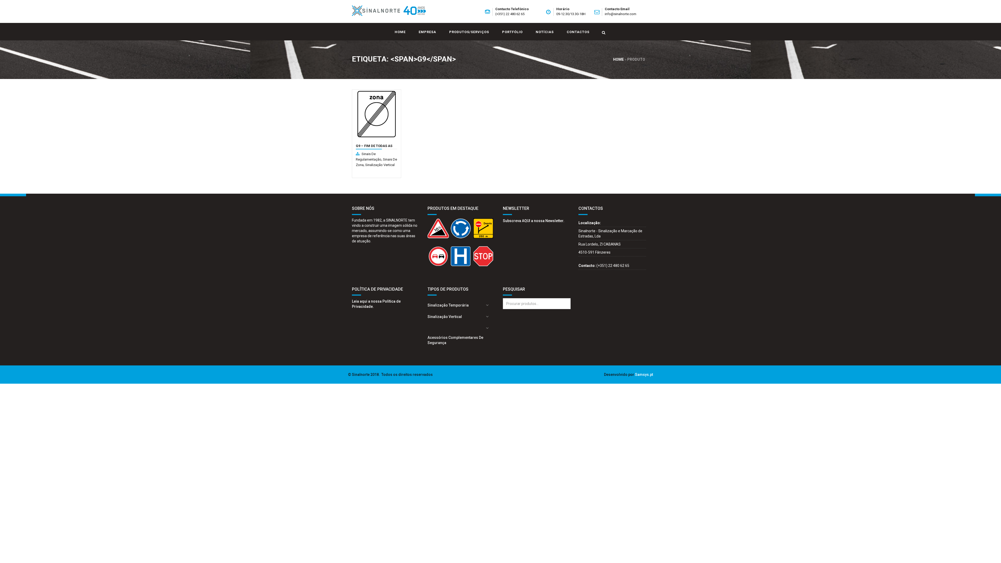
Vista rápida (367, 148)
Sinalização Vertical (380, 165)
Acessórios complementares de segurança (455, 340)
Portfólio (512, 32)
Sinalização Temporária (448, 305)
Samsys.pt (644, 374)
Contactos (578, 32)
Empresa (427, 32)
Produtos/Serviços (469, 32)
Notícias (545, 32)
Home (400, 32)
